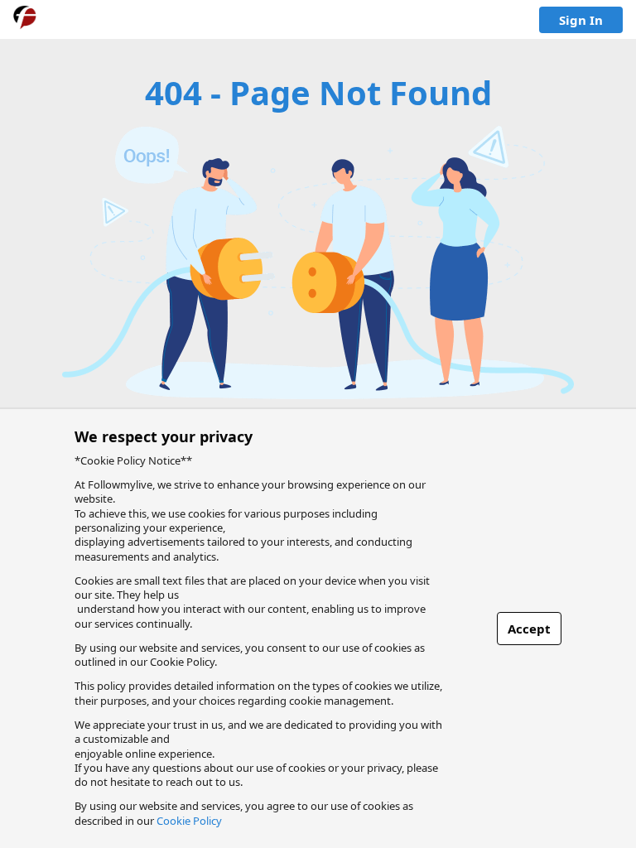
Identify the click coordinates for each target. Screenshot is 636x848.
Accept (529, 628)
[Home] (24, 19)
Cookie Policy (189, 820)
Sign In (581, 20)
